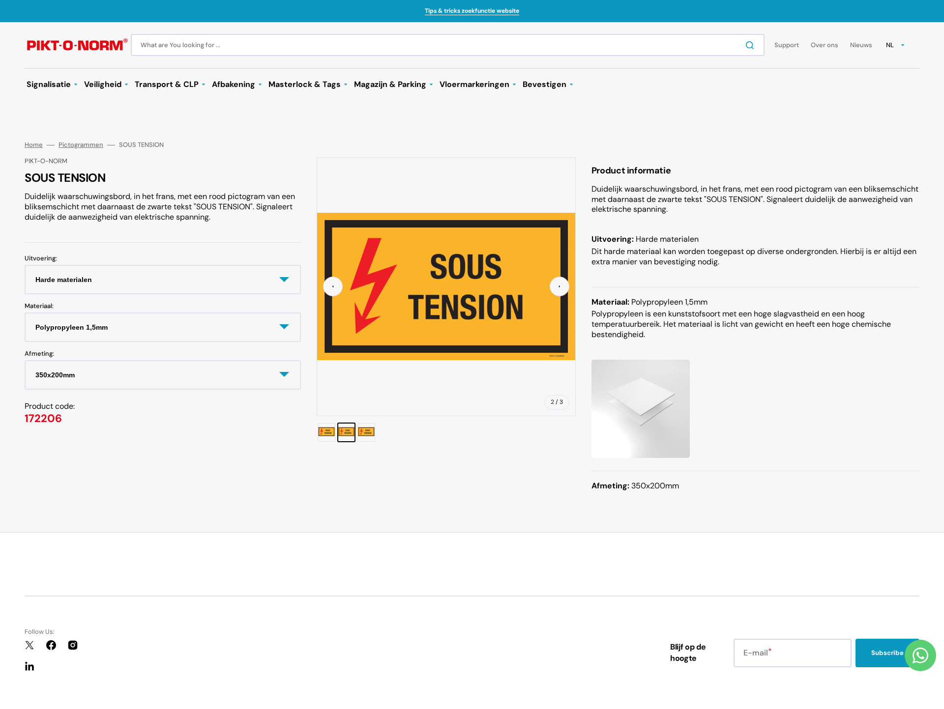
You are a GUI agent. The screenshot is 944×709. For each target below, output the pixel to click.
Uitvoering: (41, 258)
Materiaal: (39, 306)
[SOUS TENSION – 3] (366, 432)
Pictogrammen (81, 145)
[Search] (752, 45)
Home (34, 145)
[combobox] (448, 45)
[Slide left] (333, 286)
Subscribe (887, 653)
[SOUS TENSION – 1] (326, 432)
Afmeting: (39, 353)
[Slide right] (559, 286)
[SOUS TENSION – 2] (346, 432)
